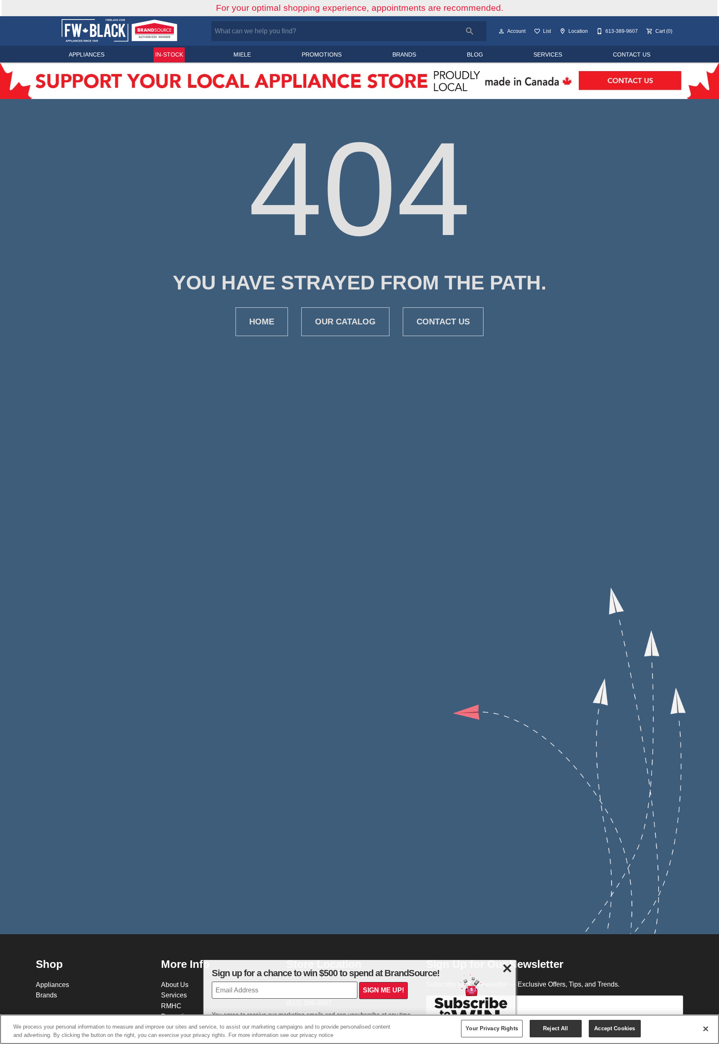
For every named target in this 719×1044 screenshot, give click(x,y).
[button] (501, 31)
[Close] (706, 1028)
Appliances (86, 54)
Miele (242, 54)
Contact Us (631, 54)
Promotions (322, 54)
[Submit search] (469, 31)
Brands (404, 54)
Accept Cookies (614, 1028)
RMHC (171, 1005)
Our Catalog (345, 322)
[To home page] (119, 31)
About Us (174, 984)
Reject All (555, 1028)
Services (547, 54)
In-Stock (169, 54)
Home (261, 322)
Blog (475, 54)
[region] (359, 1029)
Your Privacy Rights (492, 1028)
